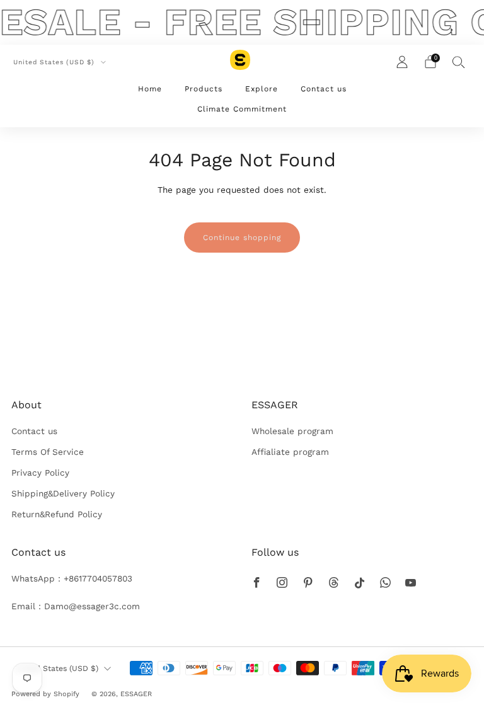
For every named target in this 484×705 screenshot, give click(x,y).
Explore (261, 88)
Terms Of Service (47, 452)
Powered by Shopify (45, 694)
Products (203, 88)
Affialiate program (290, 452)
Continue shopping (242, 237)
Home (150, 88)
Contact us (324, 88)
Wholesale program (292, 431)
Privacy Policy (40, 472)
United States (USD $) (55, 62)
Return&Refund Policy (56, 514)
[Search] (458, 61)
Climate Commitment (242, 109)
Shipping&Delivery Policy (63, 493)
